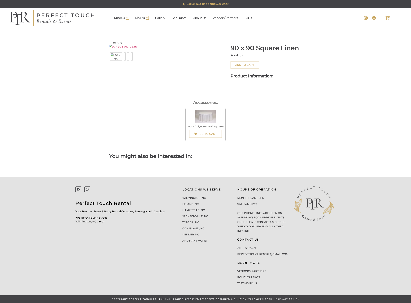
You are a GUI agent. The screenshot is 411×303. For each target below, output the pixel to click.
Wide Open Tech (260, 299)
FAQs (248, 18)
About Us (199, 18)
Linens (140, 18)
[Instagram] (366, 18)
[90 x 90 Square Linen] (116, 56)
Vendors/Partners (225, 18)
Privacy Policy (287, 299)
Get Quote (179, 18)
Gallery (160, 18)
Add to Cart (245, 65)
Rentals (119, 18)
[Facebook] (374, 18)
